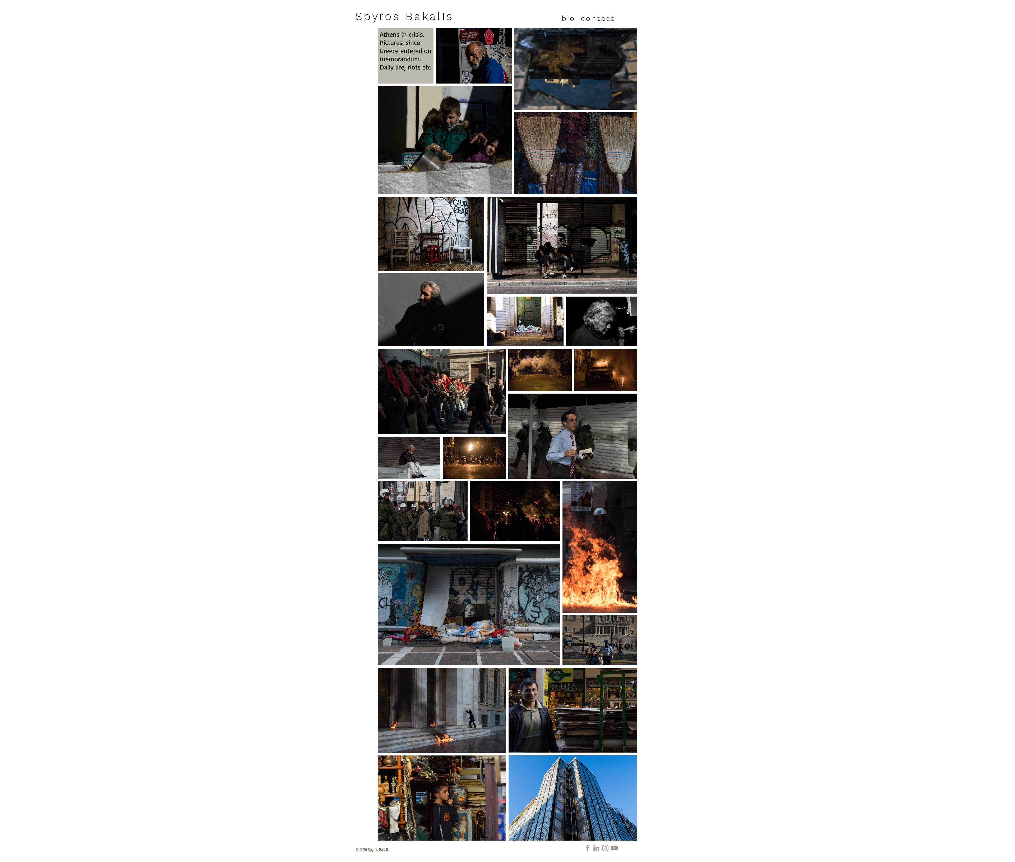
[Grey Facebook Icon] (587, 848)
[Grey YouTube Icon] (614, 848)
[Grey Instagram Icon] (605, 848)
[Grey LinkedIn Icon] (596, 848)
